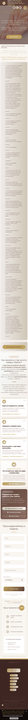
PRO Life (13, 684)
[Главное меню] (25, 8)
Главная (3, 11)
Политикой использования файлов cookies (13, 715)
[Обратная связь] (20, 7)
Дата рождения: (7, 576)
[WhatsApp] (17, 7)
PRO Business (8, 12)
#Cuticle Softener (14, 701)
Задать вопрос (15, 483)
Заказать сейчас (14, 36)
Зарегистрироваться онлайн (14, 508)
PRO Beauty (14, 675)
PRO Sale (13, 689)
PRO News (13, 681)
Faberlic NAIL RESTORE (20, 12)
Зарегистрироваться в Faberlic (10, 414)
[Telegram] (14, 7)
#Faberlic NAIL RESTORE (19, 700)
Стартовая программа (15, 512)
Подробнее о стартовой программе (12, 456)
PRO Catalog (14, 687)
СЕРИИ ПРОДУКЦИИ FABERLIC (14, 12)
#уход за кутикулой (8, 700)
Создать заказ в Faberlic (9, 434)
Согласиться (14, 718)
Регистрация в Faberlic (14, 347)
